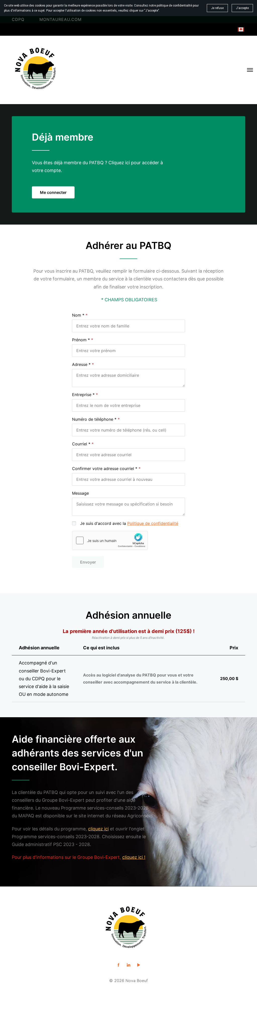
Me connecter (53, 192)
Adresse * (81, 364)
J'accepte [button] (242, 8)
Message (80, 493)
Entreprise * (83, 394)
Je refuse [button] (217, 8)
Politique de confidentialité (152, 523)
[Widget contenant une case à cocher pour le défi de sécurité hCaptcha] (110, 540)
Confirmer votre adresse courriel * (104, 468)
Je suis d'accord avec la (129, 523)
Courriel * (81, 443)
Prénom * (81, 339)
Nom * (78, 315)
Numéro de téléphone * (94, 419)
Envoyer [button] (88, 562)
